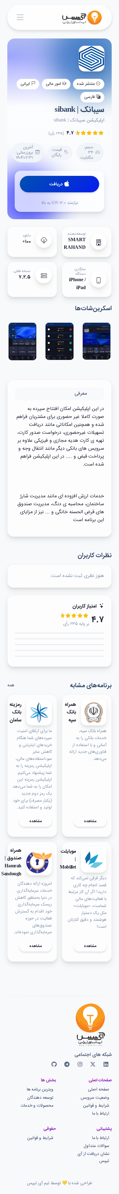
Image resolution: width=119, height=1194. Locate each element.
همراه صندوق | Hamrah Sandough (11, 862)
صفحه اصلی (98, 1089)
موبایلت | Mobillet (68, 859)
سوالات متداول (96, 1146)
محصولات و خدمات (36, 1105)
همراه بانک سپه (70, 712)
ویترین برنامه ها (40, 1089)
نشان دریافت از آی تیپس (93, 1157)
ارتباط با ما (100, 1113)
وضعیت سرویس (95, 1097)
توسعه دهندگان (40, 1097)
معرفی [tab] (80, 394)
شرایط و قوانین (96, 1105)
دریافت (56, 184)
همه (10, 685)
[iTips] (77, 17)
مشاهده (90, 821)
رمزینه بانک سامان (15, 712)
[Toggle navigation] (20, 17)
